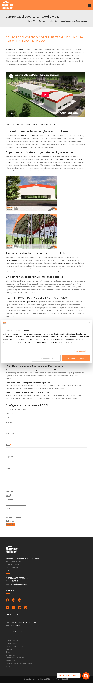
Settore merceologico (14, 517)
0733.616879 (25, 578)
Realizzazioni (10, 655)
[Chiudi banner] (89, 322)
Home (30, 21)
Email (8, 508)
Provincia (9, 491)
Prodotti (8, 666)
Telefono (9, 500)
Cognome (10, 457)
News (8, 652)
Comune (9, 480)
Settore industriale (13, 640)
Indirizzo (9, 468)
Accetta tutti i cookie (76, 358)
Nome (8, 445)
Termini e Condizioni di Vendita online (19, 664)
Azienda (9, 422)
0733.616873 (13, 578)
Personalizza (45, 358)
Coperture (9, 649)
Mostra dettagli (80, 351)
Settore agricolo (12, 643)
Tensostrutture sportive (14, 646)
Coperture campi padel (43, 21)
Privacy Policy (10, 661)
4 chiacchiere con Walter (15, 658)
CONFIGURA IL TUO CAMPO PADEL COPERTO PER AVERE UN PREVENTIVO (32, 124)
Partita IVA (10, 433)
